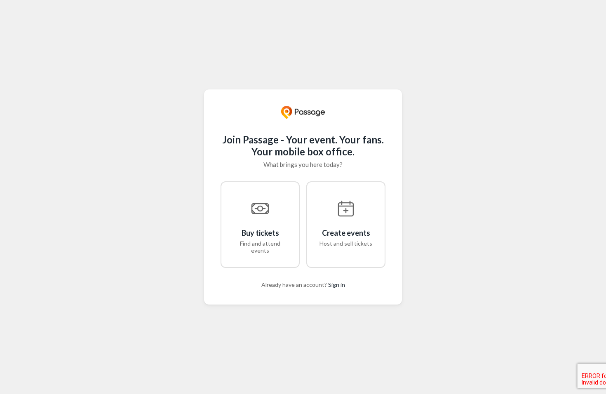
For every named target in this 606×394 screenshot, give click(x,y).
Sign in (336, 284)
